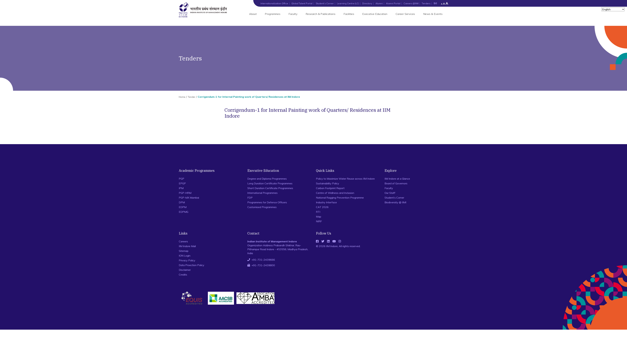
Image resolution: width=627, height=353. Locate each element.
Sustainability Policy (327, 183)
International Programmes (262, 192)
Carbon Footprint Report (330, 188)
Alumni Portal (393, 3)
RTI (318, 211)
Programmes (272, 14)
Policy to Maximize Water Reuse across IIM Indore (345, 178)
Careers (183, 241)
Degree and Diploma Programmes (267, 178)
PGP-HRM (185, 192)
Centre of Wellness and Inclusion (335, 192)
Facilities (349, 14)
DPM (182, 202)
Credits (183, 274)
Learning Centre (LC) (348, 3)
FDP (250, 197)
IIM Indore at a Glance (397, 178)
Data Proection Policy (191, 265)
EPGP (182, 183)
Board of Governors (396, 183)
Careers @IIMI (411, 3)
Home (182, 96)
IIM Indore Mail (187, 246)
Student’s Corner (325, 3)
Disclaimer (185, 269)
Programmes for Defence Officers (267, 202)
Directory (367, 3)
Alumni (379, 3)
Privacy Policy (187, 260)
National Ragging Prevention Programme (340, 197)
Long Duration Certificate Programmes (269, 183)
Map (318, 216)
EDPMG (183, 211)
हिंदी (435, 3)
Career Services (405, 14)
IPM (181, 188)
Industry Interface (326, 202)
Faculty (293, 14)
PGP (181, 178)
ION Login (184, 255)
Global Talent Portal (302, 3)
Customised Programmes (262, 207)
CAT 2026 (322, 207)
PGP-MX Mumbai (189, 197)
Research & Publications (320, 14)
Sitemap (183, 250)
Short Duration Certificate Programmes (270, 188)
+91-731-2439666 (263, 259)
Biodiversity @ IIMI (395, 202)
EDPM (182, 207)
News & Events (432, 14)
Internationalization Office (274, 3)
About (253, 14)
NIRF (319, 221)
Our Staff (390, 192)
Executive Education (374, 14)
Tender (191, 96)
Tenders (426, 3)
